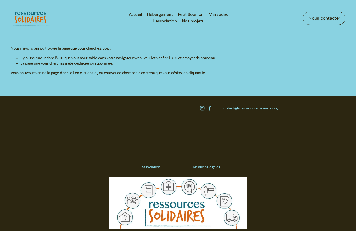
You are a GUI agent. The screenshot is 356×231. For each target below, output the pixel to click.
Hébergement (160, 14)
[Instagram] (202, 108)
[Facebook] (210, 108)
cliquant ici (88, 73)
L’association (149, 167)
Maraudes (218, 14)
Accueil (135, 14)
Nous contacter (324, 18)
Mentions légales (206, 167)
